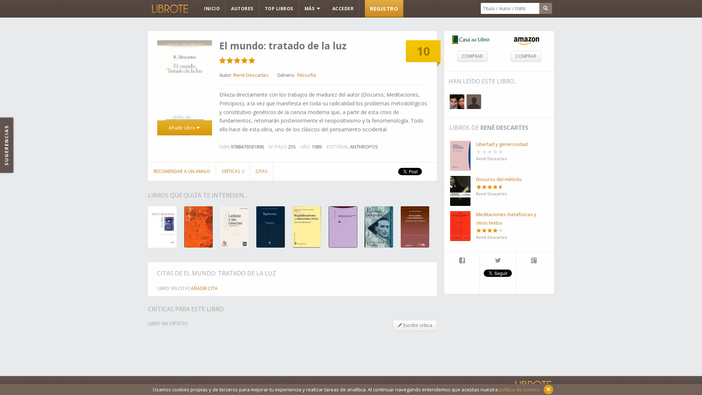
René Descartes (504, 128)
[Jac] (474, 101)
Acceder (343, 8)
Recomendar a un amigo (182, 171)
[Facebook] (462, 261)
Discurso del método (499, 179)
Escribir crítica (417, 325)
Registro (384, 8)
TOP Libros (279, 8)
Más (310, 8)
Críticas (233, 171)
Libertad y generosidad (502, 144)
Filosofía (306, 75)
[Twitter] (498, 261)
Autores (242, 8)
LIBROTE (169, 9)
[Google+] (534, 261)
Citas (261, 171)
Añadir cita (204, 288)
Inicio (212, 8)
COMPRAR (472, 56)
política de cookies (519, 389)
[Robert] (457, 101)
